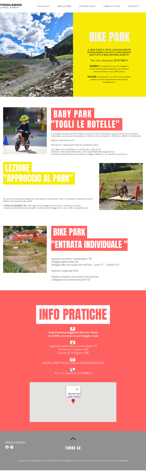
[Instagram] (11, 447)
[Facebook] (7, 447)
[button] (111, 6)
